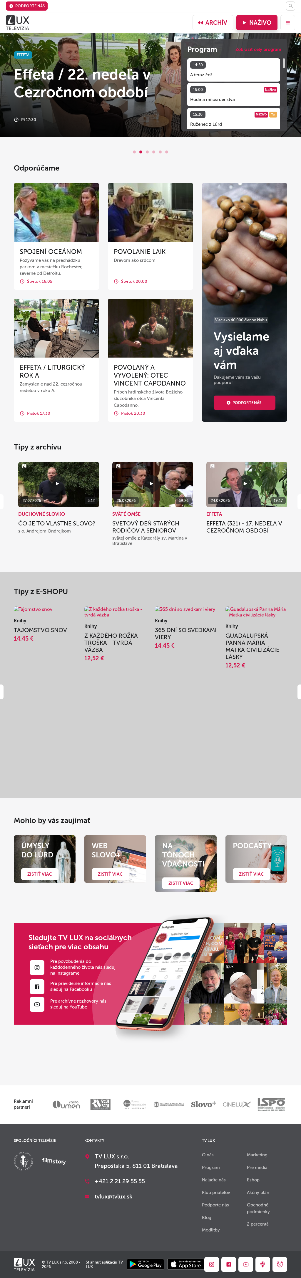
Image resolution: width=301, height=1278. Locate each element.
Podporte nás (30, 6)
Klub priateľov (216, 1192)
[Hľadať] (290, 6)
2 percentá (258, 1224)
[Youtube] (37, 1004)
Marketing (257, 1155)
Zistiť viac (39, 874)
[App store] (185, 1265)
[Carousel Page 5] (160, 152)
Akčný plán (258, 1192)
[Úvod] (17, 22)
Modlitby (211, 1230)
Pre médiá (257, 1167)
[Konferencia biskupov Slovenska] (23, 1162)
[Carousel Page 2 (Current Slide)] (140, 152)
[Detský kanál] (279, 1264)
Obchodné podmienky (258, 1208)
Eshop (253, 1180)
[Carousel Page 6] (166, 152)
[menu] (287, 22)
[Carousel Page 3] (147, 152)
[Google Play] (145, 1265)
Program (211, 1167)
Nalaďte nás (214, 1180)
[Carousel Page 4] (153, 152)
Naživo (260, 22)
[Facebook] (37, 986)
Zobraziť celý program (258, 49)
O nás (208, 1155)
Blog (206, 1217)
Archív (216, 22)
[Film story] (54, 1162)
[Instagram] (37, 967)
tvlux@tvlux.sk (114, 1196)
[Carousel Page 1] (134, 152)
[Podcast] (262, 1264)
